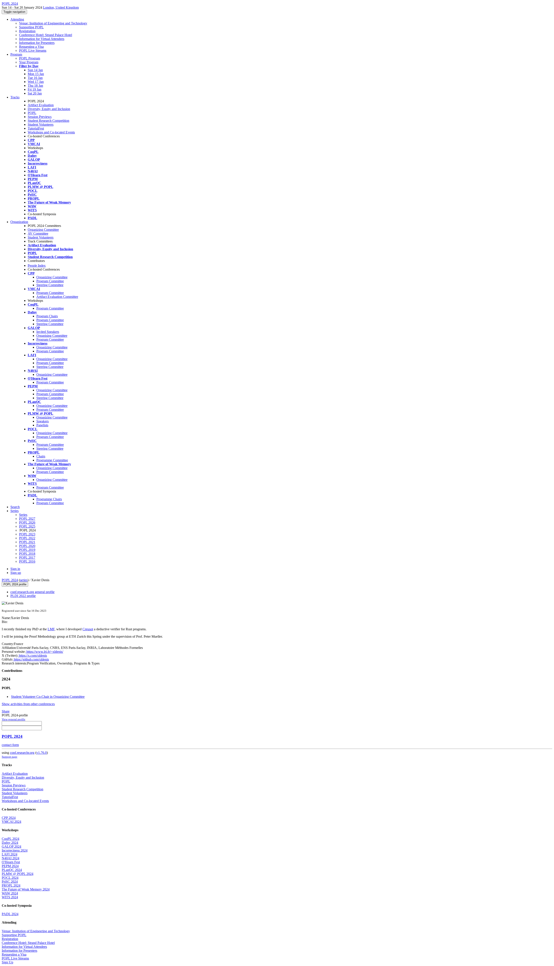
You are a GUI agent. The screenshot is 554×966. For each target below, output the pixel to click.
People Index (37, 265)
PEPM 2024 (10, 866)
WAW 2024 (10, 893)
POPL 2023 (27, 534)
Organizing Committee (43, 229)
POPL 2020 (27, 546)
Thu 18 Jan (35, 85)
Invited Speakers (47, 332)
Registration (27, 31)
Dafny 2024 (10, 842)
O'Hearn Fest (11, 862)
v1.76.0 (41, 752)
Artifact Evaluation (41, 105)
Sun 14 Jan (35, 70)
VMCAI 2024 (11, 821)
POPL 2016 (27, 561)
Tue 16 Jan (35, 78)
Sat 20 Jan (35, 93)
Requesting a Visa (31, 46)
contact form (10, 745)
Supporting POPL (31, 27)
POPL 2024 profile (14, 584)
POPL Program (29, 58)
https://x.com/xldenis (32, 655)
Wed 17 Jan (36, 81)
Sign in (15, 569)
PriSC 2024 (10, 881)
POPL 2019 (27, 550)
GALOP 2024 (11, 846)
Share (6, 711)
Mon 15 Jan (36, 74)
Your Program (28, 62)
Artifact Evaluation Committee (57, 296)
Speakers (42, 421)
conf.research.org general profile (32, 592)
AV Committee (38, 233)
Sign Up (7, 962)
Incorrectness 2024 (14, 850)
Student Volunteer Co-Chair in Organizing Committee (48, 696)
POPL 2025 (27, 526)
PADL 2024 (10, 914)
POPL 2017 (27, 557)
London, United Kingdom (61, 7)
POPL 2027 (27, 518)
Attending (17, 19)
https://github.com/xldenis (31, 659)
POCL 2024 (10, 877)
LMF (51, 629)
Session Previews (40, 117)
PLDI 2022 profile (23, 596)
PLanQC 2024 (12, 870)
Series (23, 515)
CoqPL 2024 (10, 839)
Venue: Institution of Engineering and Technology (53, 23)
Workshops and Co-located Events (51, 132)
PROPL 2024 (11, 885)
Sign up (15, 572)
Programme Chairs (49, 499)
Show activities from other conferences (28, 704)
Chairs (40, 456)
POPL (32, 113)
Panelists (42, 425)
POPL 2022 (27, 538)
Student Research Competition (48, 120)
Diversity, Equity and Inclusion (49, 109)
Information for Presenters (37, 43)
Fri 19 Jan (34, 89)
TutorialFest (36, 128)
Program (16, 54)
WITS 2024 (10, 897)
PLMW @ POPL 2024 (17, 874)
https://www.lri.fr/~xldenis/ (44, 651)
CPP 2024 (9, 818)
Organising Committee (51, 335)
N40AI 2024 (10, 858)
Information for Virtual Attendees (41, 39)
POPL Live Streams (32, 50)
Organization (19, 222)
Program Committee (50, 281)
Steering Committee (49, 285)
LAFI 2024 (9, 854)
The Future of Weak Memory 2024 (26, 889)
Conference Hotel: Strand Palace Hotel (45, 35)
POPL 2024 (10, 580)
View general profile (13, 719)
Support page (9, 756)
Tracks (14, 97)
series (23, 580)
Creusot (87, 629)
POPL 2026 (27, 522)
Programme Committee (52, 460)
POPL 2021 (27, 542)
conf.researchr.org (22, 752)
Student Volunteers (40, 124)
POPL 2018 (27, 553)
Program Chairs (47, 316)
